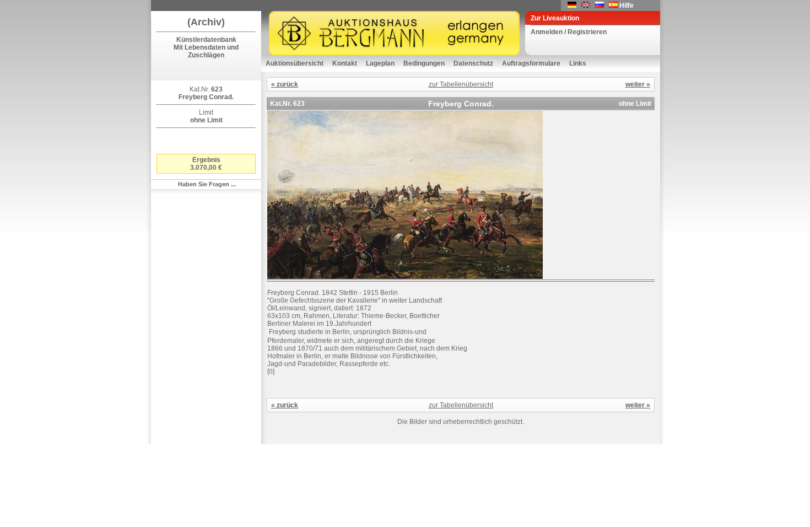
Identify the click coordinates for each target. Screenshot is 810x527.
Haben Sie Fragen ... (207, 184)
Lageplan (380, 63)
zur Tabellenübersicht (461, 84)
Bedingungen (424, 63)
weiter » (637, 84)
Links (577, 63)
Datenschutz (473, 63)
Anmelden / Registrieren (569, 32)
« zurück (284, 84)
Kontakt (344, 63)
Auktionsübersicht (294, 63)
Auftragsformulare (531, 63)
